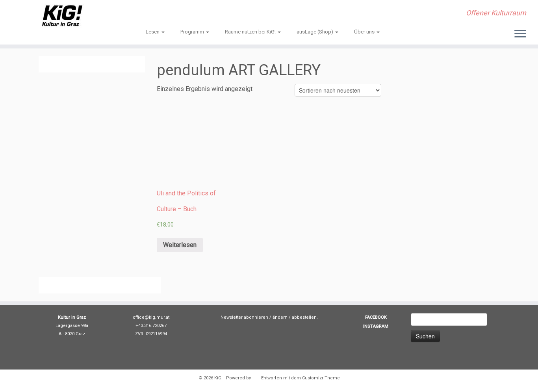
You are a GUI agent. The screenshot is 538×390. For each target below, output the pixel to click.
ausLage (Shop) (315, 32)
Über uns (365, 32)
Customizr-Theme (321, 378)
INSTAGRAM (375, 326)
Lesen (153, 32)
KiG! (218, 378)
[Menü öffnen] (520, 34)
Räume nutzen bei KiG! (251, 32)
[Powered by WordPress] (255, 376)
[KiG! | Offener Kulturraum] (62, 16)
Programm (192, 32)
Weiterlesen (180, 245)
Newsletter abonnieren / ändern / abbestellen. (269, 317)
